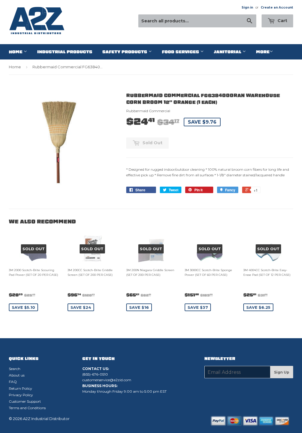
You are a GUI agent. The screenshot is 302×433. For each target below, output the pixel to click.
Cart (281, 20)
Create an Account (277, 7)
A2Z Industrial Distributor (46, 418)
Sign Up (281, 372)
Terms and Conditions (27, 408)
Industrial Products (64, 51)
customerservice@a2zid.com (106, 380)
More (263, 51)
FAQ (13, 381)
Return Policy (20, 388)
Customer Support (25, 401)
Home (16, 51)
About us (16, 375)
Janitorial (228, 51)
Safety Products (125, 51)
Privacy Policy (21, 395)
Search (14, 368)
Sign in (247, 7)
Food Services (181, 51)
